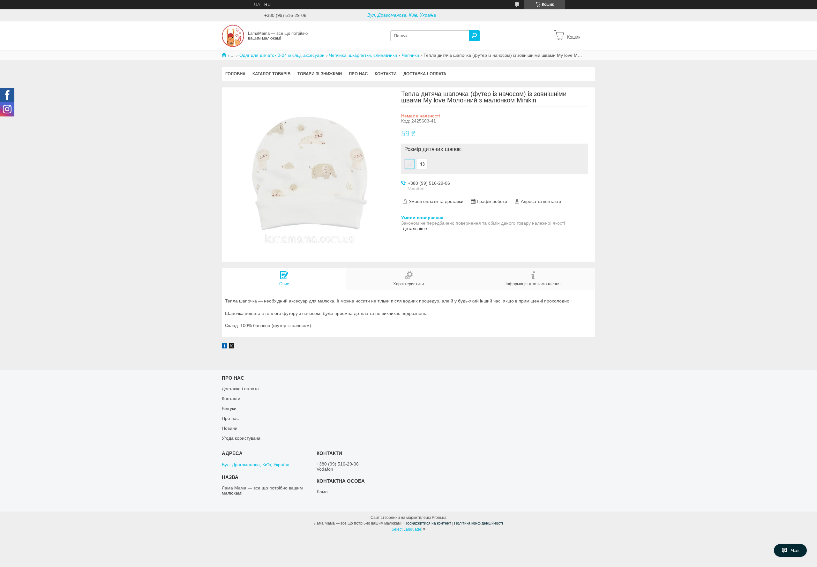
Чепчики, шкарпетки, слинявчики (363, 55)
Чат (795, 550)
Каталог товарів (271, 73)
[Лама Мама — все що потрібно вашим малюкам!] (233, 35)
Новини (229, 428)
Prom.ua (439, 517)
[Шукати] (474, 35)
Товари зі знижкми (319, 73)
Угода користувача (241, 438)
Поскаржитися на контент (427, 523)
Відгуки (229, 408)
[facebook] (224, 346)
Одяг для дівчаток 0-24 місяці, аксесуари (282, 55)
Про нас (358, 73)
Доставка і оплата (424, 73)
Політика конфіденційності (478, 523)
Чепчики (410, 55)
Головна (235, 73)
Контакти (385, 73)
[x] (231, 346)
